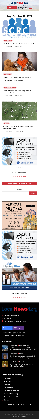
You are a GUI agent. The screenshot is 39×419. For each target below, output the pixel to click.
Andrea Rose (8, 80)
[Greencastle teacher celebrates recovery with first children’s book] (5, 364)
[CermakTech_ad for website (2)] (19, 151)
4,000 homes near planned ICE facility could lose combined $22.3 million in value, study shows (23, 349)
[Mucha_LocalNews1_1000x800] (19, 215)
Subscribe (23, 416)
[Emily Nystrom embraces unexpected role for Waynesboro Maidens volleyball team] (5, 356)
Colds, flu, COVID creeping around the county (17, 77)
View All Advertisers (19, 176)
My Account (16, 416)
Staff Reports (8, 46)
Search (19, 189)
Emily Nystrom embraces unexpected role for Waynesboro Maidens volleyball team (22, 357)
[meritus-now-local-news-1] (19, 275)
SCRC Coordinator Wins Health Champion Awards (18, 44)
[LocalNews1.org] (19, 3)
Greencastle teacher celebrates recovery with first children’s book (22, 365)
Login (22, 8)
